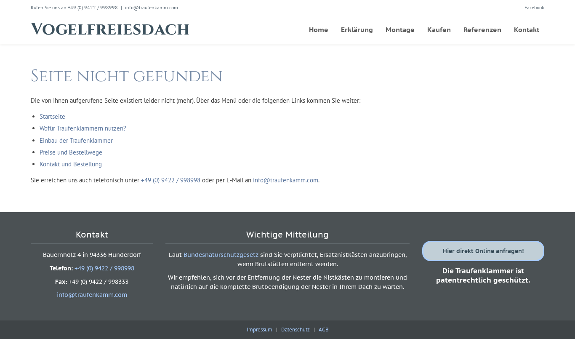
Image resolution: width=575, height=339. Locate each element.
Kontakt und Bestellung (71, 164)
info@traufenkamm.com (151, 7)
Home (318, 29)
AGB (324, 329)
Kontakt (526, 29)
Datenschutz (295, 329)
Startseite (52, 116)
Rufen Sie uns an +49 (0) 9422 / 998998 (74, 7)
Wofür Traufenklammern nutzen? (83, 128)
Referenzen (482, 29)
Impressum (259, 329)
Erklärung (357, 29)
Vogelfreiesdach (110, 29)
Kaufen (439, 29)
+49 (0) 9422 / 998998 (170, 180)
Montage (400, 29)
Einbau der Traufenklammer (76, 140)
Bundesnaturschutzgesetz (221, 255)
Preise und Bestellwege (71, 152)
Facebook (534, 7)
